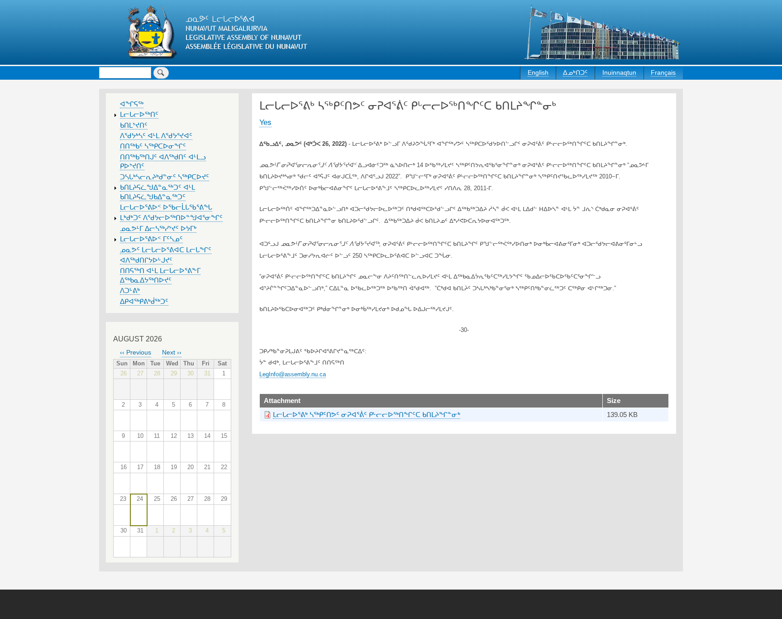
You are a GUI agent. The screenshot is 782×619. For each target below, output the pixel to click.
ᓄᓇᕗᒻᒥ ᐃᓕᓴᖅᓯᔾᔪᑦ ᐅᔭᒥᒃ (158, 228)
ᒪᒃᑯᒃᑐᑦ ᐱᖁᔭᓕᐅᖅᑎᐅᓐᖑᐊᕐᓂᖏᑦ (171, 217)
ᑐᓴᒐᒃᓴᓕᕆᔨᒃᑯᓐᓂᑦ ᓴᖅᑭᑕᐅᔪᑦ (164, 177)
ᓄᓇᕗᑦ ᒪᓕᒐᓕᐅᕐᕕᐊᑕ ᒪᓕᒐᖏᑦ (165, 250)
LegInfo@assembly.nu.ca (292, 374)
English (538, 72)
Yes (265, 122)
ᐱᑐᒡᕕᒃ (130, 290)
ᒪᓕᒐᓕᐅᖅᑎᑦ (139, 114)
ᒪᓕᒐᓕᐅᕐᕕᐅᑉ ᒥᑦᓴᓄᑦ (151, 239)
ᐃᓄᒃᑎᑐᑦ (575, 72)
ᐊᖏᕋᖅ (131, 104)
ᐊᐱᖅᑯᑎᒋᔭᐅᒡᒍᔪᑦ (146, 260)
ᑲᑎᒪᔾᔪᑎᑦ (134, 125)
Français (663, 72)
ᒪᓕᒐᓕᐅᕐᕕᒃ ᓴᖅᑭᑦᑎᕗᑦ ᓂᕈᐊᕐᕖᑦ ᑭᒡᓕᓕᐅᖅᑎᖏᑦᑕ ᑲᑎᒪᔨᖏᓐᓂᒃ (366, 414)
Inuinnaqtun (619, 72)
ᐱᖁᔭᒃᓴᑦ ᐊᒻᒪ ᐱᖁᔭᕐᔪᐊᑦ (156, 135)
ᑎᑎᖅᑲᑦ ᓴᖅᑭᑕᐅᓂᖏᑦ (153, 146)
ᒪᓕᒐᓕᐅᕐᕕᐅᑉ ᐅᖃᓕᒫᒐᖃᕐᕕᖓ (166, 207)
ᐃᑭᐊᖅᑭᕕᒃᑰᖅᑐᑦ (144, 301)
